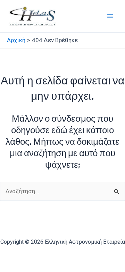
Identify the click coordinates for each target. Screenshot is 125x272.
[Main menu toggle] (110, 16)
